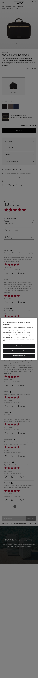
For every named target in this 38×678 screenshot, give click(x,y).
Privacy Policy (22, 339)
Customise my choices (19, 355)
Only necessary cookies (19, 350)
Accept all (19, 346)
